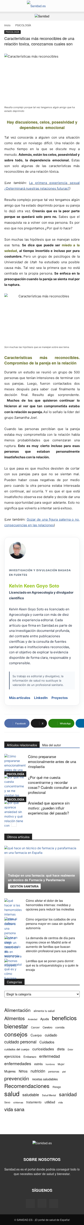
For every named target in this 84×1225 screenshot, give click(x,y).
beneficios (64, 1017)
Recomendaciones (27, 1085)
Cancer (35, 1027)
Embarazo (29, 1056)
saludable (30, 1094)
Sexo (7, 1102)
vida (60, 1102)
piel (64, 1071)
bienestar (16, 1026)
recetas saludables (45, 1079)
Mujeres (10, 1071)
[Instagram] (42, 1203)
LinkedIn (41, 698)
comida (59, 1027)
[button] (7, 6)
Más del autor (51, 745)
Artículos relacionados (22, 745)
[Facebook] (30, 1203)
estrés (38, 1063)
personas (53, 1071)
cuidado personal (20, 1042)
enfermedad (49, 1056)
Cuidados (46, 1042)
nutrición (38, 1071)
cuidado (51, 1035)
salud (11, 1093)
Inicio (7, 25)
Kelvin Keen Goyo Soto (34, 585)
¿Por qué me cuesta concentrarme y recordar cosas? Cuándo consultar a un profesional (52, 785)
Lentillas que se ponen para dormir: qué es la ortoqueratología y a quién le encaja (52, 965)
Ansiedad (32, 1019)
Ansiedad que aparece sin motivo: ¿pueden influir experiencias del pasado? (49, 808)
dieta (61, 1049)
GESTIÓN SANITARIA (24, 886)
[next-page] (14, 824)
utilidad (50, 1102)
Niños (23, 1071)
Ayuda (44, 1018)
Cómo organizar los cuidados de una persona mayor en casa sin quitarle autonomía (51, 923)
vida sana (14, 1109)
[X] (53, 1203)
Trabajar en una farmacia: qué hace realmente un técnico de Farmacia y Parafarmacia (41, 877)
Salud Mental (49, 1095)
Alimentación (17, 1010)
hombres (50, 1064)
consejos (16, 1034)
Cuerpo (36, 1035)
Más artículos (19, 698)
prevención (16, 1078)
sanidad (68, 1094)
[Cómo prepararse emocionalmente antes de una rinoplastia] (15, 765)
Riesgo (57, 1087)
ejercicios (12, 1056)
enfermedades (17, 1063)
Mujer (61, 1064)
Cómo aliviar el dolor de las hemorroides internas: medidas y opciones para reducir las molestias (50, 904)
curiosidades (43, 1048)
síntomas (18, 1102)
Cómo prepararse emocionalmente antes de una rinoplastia (52, 761)
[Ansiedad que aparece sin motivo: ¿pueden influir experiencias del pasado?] (15, 818)
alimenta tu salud (44, 1011)
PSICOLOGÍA (23, 25)
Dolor (70, 1049)
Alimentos (14, 1018)
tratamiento (34, 1102)
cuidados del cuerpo (16, 1049)
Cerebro (47, 1027)
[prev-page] (7, 824)
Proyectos (59, 698)
